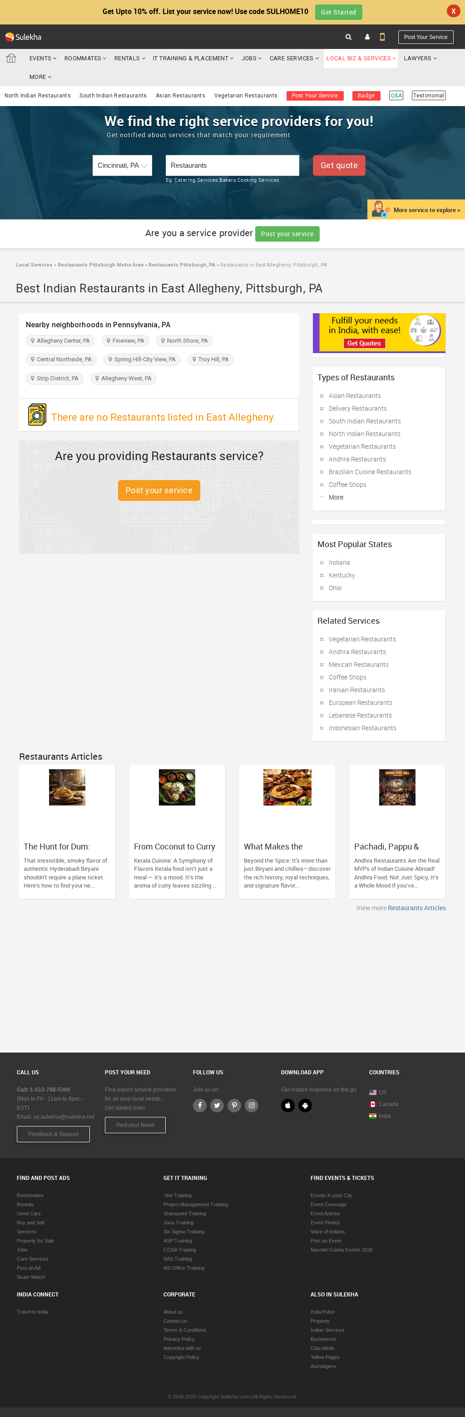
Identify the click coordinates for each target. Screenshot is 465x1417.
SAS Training (177, 1259)
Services (26, 1231)
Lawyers (418, 58)
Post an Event (326, 1240)
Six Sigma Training (183, 1231)
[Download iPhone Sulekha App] (288, 1105)
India (385, 1116)
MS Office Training (183, 1268)
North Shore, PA (186, 340)
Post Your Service (426, 37)
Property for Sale (35, 1240)
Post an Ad (28, 1268)
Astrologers (323, 1366)
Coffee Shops (347, 484)
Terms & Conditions (185, 1330)
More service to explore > (427, 210)
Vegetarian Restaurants (246, 95)
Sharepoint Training (184, 1213)
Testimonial (428, 95)
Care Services (292, 58)
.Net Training (177, 1195)
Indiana (339, 562)
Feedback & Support (53, 1134)
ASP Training (177, 1240)
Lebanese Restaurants (360, 715)
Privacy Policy (179, 1339)
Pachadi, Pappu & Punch (386, 851)
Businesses (323, 1339)
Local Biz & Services (358, 58)
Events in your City (331, 1195)
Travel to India (32, 1312)
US (382, 1092)
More (39, 76)
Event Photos (325, 1222)
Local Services (34, 265)
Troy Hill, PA (212, 359)
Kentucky (342, 575)
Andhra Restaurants (357, 459)
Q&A (396, 95)
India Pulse (323, 1312)
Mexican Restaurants (359, 664)
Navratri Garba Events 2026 (342, 1249)
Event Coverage (328, 1204)
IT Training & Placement (190, 58)
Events (40, 58)
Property (320, 1321)
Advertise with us (182, 1348)
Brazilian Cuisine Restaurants (370, 471)
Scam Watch (31, 1277)
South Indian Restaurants (113, 95)
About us (173, 1312)
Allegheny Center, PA (62, 340)
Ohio (335, 587)
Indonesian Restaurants (362, 727)
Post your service (287, 233)
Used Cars (29, 1213)
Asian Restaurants (180, 95)
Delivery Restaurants (358, 408)
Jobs (249, 58)
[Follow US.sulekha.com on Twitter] (217, 1105)
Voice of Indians (328, 1231)
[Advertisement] (232, 980)
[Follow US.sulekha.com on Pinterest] (234, 1105)
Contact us (175, 1321)
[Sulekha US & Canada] (23, 36)
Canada (389, 1104)
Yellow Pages (325, 1357)
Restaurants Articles (417, 907)
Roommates (83, 58)
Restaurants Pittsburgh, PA (181, 265)
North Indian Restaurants (38, 95)
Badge (366, 95)
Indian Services (328, 1330)
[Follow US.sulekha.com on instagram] (251, 1105)
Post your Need (135, 1125)
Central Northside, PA (63, 359)
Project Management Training (195, 1204)
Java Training (178, 1222)
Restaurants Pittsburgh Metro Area (99, 265)
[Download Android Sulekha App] (305, 1105)
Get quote (339, 165)
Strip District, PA (56, 378)
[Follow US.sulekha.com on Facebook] (200, 1105)
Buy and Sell (30, 1222)
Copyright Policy (181, 1357)
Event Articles (326, 1213)
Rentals (127, 58)
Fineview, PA (127, 340)
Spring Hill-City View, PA (144, 359)
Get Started (338, 12)
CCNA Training (179, 1249)
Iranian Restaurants (357, 689)
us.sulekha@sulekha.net (64, 1117)
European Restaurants (360, 702)
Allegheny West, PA (125, 378)
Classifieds (323, 1348)
